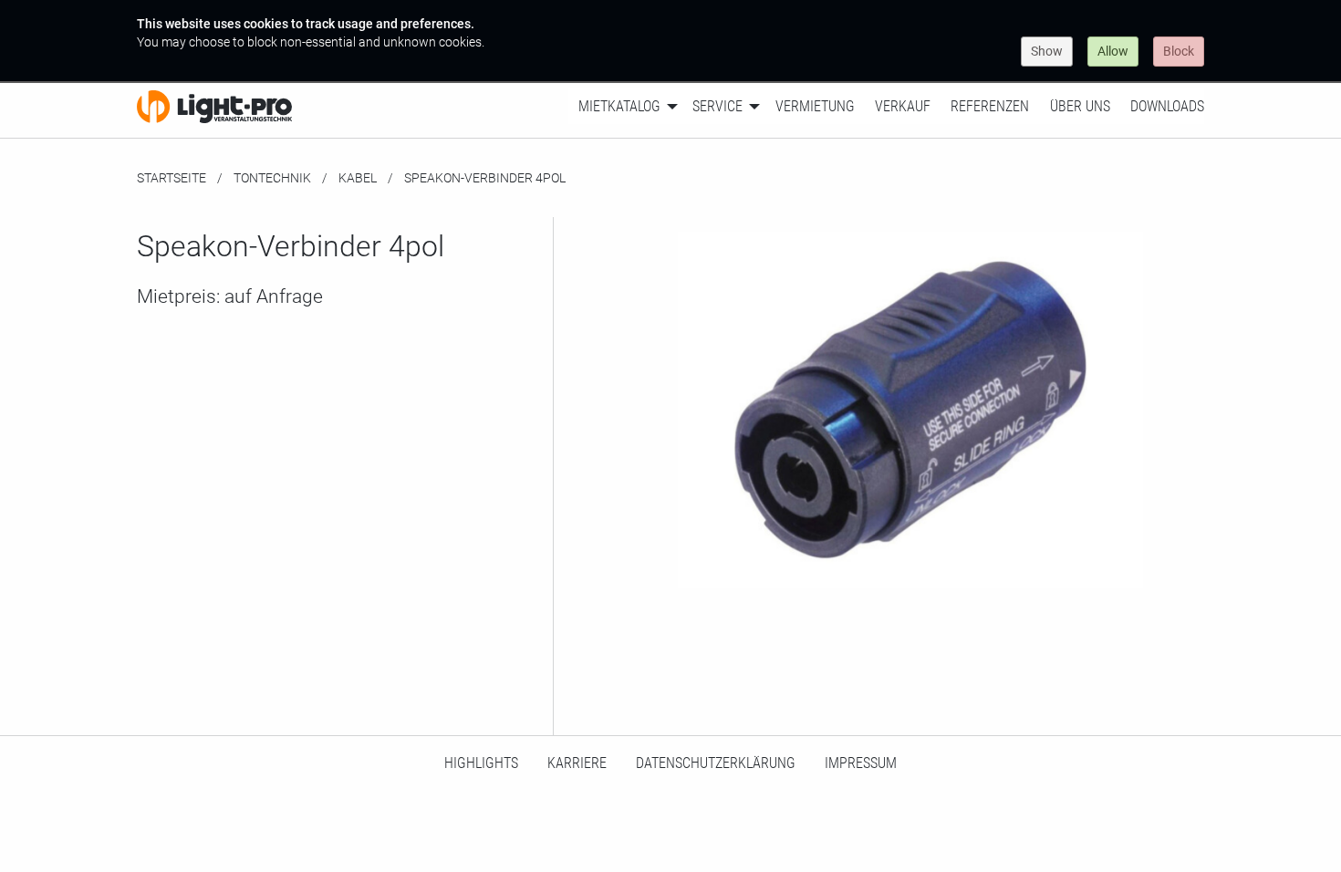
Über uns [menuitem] (1080, 106)
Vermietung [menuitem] (815, 106)
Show (1047, 51)
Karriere (577, 763)
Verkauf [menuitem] (902, 106)
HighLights (481, 763)
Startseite (171, 178)
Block (1178, 51)
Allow (1112, 51)
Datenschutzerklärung (715, 763)
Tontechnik (272, 178)
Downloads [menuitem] (1167, 106)
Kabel (357, 178)
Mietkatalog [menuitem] (619, 106)
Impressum (861, 763)
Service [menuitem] (717, 106)
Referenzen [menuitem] (990, 106)
